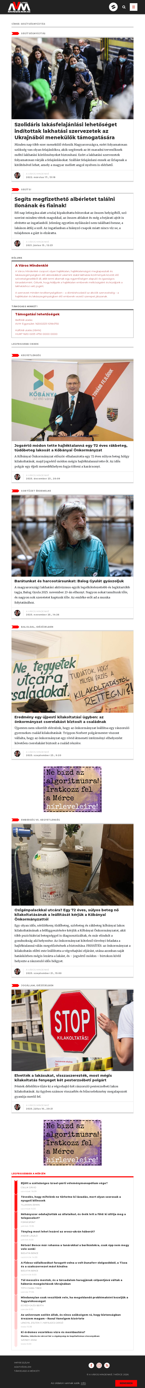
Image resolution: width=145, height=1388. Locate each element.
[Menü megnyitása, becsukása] (133, 7)
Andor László (29, 1236)
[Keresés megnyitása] (124, 9)
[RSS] (107, 1365)
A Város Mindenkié (37, 173)
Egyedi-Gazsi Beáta (32, 1305)
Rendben (126, 1383)
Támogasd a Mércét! (27, 1371)
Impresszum (22, 1362)
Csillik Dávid (28, 1187)
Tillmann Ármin (30, 1205)
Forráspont (28, 1222)
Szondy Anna (29, 1340)
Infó (83, 1383)
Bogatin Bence (29, 1253)
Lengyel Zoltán (30, 1323)
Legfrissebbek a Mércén (28, 1173)
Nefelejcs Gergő (53, 1323)
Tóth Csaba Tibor (31, 1288)
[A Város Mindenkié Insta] (99, 1365)
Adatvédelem (22, 1367)
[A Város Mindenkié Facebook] (91, 1365)
